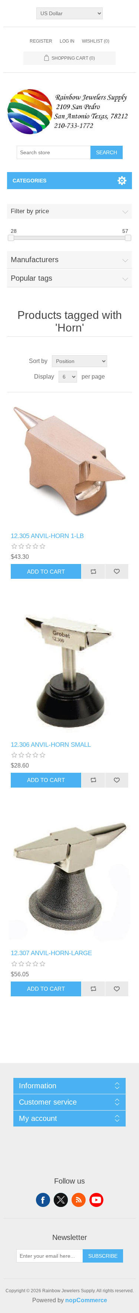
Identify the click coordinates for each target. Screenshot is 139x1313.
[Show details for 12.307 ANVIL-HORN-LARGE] (69, 880)
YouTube (96, 1200)
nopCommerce (86, 1300)
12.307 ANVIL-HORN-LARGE (51, 953)
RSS (79, 1200)
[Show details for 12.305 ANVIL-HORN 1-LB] (69, 462)
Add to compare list (93, 571)
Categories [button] (29, 181)
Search (106, 152)
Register (41, 41)
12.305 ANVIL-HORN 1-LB (47, 536)
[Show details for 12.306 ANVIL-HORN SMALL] (69, 671)
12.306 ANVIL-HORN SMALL (51, 744)
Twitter (61, 1200)
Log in (67, 41)
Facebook (43, 1200)
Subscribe (103, 1256)
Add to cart (46, 571)
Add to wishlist (117, 571)
